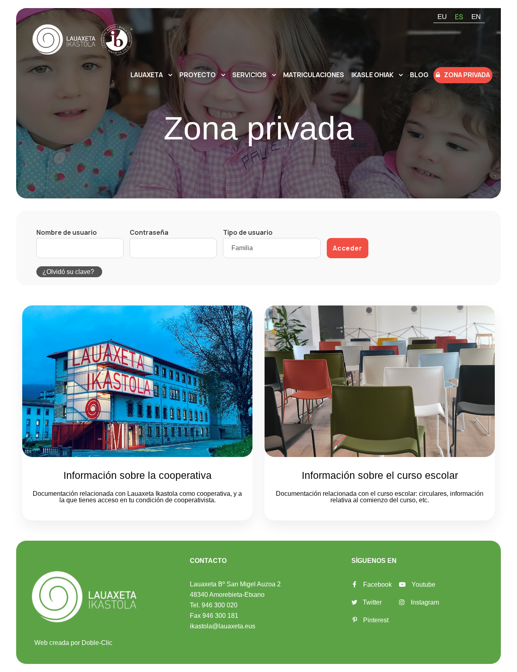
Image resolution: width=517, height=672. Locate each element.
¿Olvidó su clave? (68, 271)
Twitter (372, 602)
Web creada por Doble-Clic (73, 642)
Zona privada (467, 74)
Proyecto (197, 74)
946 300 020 (219, 605)
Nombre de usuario (66, 232)
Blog (419, 74)
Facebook (377, 584)
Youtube (423, 584)
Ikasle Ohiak (372, 74)
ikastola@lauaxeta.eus (222, 626)
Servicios (249, 74)
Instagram (425, 602)
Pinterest (376, 620)
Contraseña (149, 232)
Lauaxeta (146, 74)
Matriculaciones (313, 74)
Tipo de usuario (248, 232)
